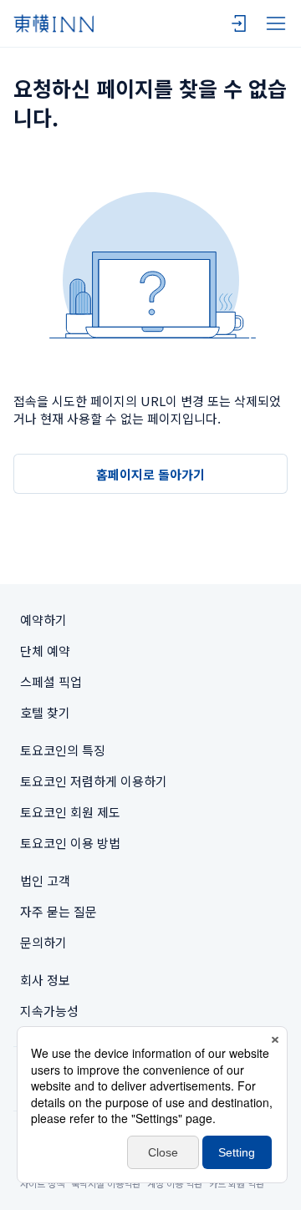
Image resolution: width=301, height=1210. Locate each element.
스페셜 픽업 (51, 681)
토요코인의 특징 (62, 750)
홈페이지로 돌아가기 (150, 474)
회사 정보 (45, 980)
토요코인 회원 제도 (70, 812)
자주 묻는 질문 (58, 911)
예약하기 (43, 619)
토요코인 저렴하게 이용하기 (93, 781)
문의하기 (43, 942)
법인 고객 (45, 880)
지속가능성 (49, 1010)
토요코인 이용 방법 (70, 843)
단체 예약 (45, 650)
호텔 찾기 (45, 712)
